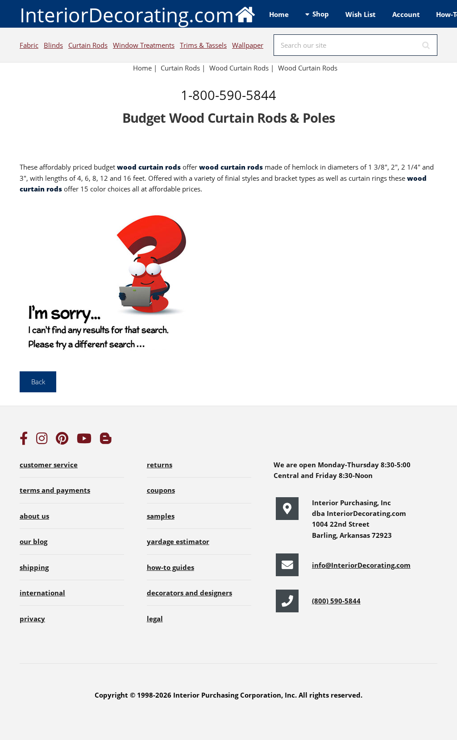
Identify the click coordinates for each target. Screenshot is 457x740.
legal (155, 618)
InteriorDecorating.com (127, 14)
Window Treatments (143, 45)
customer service (49, 464)
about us (34, 515)
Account (406, 14)
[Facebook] (24, 440)
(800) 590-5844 (336, 600)
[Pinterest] (62, 440)
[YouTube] (84, 440)
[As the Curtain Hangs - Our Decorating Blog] (106, 440)
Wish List (360, 14)
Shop (320, 13)
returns (159, 464)
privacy (32, 618)
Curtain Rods (88, 45)
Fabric (29, 45)
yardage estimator (178, 541)
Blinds (53, 45)
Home (279, 14)
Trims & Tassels (203, 45)
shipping (34, 567)
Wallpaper (247, 45)
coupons (161, 490)
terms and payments (55, 490)
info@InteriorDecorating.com (361, 565)
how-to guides (170, 567)
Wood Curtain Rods (307, 67)
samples (160, 515)
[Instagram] (42, 440)
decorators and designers (189, 592)
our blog (33, 541)
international (42, 592)
